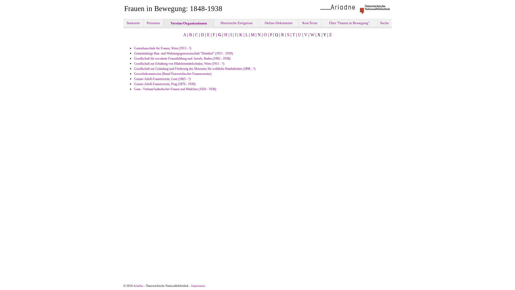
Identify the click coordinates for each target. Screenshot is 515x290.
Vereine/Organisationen (189, 23)
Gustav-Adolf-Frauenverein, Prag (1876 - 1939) (165, 84)
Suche (384, 23)
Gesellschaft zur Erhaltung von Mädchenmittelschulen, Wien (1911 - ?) (179, 64)
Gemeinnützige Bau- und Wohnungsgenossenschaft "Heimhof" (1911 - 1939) (183, 53)
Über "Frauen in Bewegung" (349, 23)
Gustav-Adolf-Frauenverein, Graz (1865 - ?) (162, 79)
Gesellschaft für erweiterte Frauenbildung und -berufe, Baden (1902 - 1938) (182, 58)
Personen (153, 23)
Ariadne (138, 285)
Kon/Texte (309, 23)
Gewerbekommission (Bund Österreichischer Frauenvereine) (172, 74)
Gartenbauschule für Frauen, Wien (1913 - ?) (162, 48)
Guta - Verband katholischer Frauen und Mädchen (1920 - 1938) (175, 89)
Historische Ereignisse (236, 23)
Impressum (198, 285)
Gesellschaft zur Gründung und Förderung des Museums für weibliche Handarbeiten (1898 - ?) (194, 69)
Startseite (133, 23)
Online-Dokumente (278, 23)
